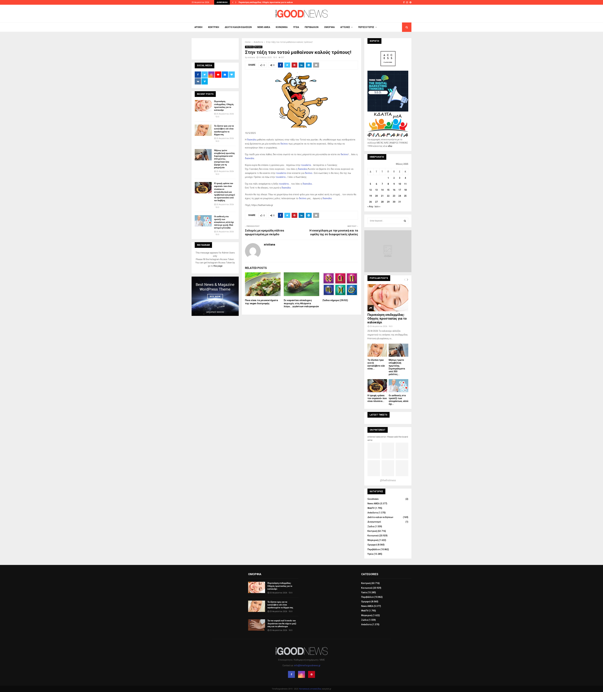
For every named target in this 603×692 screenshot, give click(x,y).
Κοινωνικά (282, 27)
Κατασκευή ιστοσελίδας (310, 689)
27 (376, 202)
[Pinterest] (311, 674)
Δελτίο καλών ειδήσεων (238, 27)
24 (399, 196)
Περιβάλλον (311, 27)
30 (394, 202)
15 (388, 190)
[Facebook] (291, 674)
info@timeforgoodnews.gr (307, 665)
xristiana (251, 57)
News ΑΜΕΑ (263, 27)
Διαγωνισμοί (374, 521)
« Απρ (370, 206)
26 (370, 202)
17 (399, 190)
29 (388, 202)
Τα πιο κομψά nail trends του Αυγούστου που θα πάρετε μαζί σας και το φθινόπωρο (281, 623)
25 (405, 196)
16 (394, 190)
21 (382, 196)
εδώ (390, 146)
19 (370, 196)
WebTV (371, 508)
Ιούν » (377, 206)
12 (370, 190)
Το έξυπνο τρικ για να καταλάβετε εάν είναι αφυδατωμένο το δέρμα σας (224, 130)
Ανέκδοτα (249, 47)
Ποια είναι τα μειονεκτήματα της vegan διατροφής (261, 302)
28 (382, 202)
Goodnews (373, 499)
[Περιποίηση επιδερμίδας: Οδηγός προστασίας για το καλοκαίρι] (203, 105)
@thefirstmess (388, 480)
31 (399, 202)
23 (394, 196)
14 (382, 190)
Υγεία (296, 27)
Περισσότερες (366, 27)
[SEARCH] (405, 221)
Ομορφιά (329, 27)
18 (405, 190)
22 (388, 196)
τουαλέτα (306, 165)
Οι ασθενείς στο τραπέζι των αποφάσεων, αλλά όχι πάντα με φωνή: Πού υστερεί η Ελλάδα (224, 222)
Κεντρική (213, 27)
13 (376, 190)
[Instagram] (301, 674)
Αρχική (198, 27)
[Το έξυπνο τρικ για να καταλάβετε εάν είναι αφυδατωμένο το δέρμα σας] (203, 130)
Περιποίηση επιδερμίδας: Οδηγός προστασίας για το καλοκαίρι (267, 2)
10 (399, 184)
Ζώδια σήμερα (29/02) (335, 300)
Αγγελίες (345, 27)
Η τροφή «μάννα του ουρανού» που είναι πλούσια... (377, 398)
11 (405, 184)
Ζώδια (370, 526)
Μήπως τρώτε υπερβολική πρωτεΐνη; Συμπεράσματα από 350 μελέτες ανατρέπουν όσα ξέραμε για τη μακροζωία (224, 159)
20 (376, 196)
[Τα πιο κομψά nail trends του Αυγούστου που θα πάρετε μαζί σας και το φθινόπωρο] (256, 625)
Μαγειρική (372, 540)
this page (218, 266)
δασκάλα (251, 139)
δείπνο (284, 143)
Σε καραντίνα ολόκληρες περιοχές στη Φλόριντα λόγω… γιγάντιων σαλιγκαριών (301, 303)
